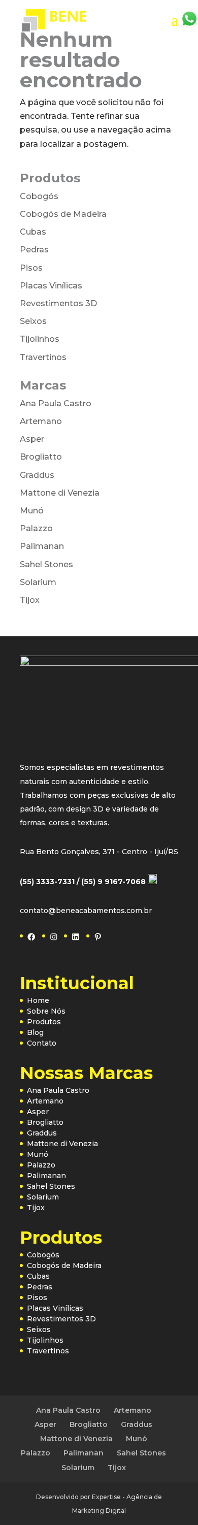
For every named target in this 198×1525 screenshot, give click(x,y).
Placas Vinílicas (51, 285)
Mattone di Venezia (60, 493)
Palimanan (42, 546)
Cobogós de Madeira (63, 214)
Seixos (33, 321)
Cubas (33, 232)
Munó (32, 510)
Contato (41, 1043)
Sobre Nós (46, 1011)
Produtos (44, 1021)
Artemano (41, 421)
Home (38, 1000)
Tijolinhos (39, 339)
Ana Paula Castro (55, 403)
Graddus (37, 475)
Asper (32, 439)
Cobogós (39, 196)
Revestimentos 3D (58, 303)
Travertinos (43, 357)
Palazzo (36, 528)
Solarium (38, 582)
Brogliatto (41, 457)
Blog (35, 1032)
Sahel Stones (46, 564)
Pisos (31, 268)
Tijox (30, 600)
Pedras (34, 249)
